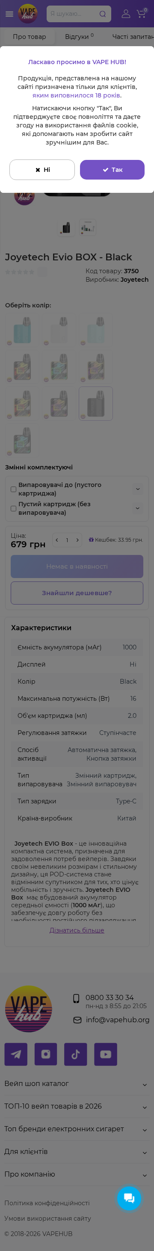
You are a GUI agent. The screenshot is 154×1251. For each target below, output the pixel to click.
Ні (47, 170)
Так (117, 170)
